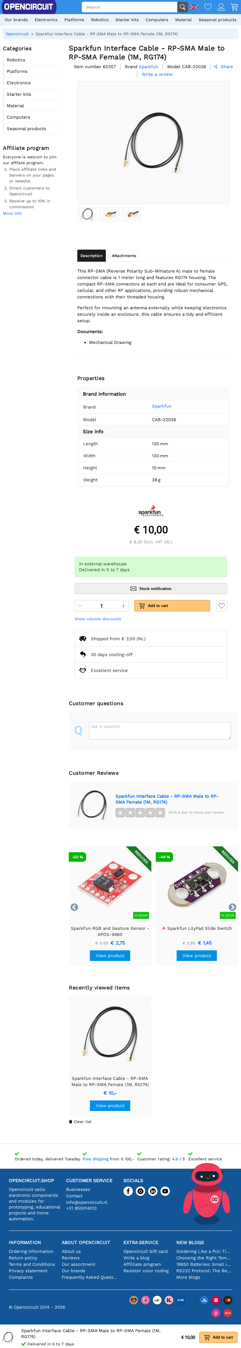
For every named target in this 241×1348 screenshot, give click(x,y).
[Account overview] (218, 7)
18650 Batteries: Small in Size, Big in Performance (204, 1264)
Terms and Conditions (32, 1264)
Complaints (21, 1277)
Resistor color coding (146, 1270)
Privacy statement (28, 1270)
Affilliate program (142, 1264)
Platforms (74, 19)
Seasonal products (217, 19)
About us (71, 1251)
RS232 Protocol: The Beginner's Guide (204, 1270)
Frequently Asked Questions (90, 1277)
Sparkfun (161, 406)
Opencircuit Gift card (145, 1251)
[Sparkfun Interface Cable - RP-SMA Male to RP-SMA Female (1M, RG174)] (87, 214)
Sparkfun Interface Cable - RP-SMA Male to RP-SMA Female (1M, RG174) (167, 799)
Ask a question (105, 726)
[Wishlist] (205, 7)
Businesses (78, 1189)
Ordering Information (31, 1251)
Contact (74, 1196)
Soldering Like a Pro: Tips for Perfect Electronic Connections (204, 1251)
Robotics (99, 19)
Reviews (71, 1257)
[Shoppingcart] (231, 7)
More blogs (188, 1277)
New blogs (190, 1242)
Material (183, 19)
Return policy (23, 1257)
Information (25, 1242)
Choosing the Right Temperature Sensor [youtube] (204, 1257)
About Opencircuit (86, 1242)
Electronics (46, 19)
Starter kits (127, 19)
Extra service (140, 1242)
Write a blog (136, 1257)
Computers (157, 19)
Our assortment (78, 1264)
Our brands (16, 19)
